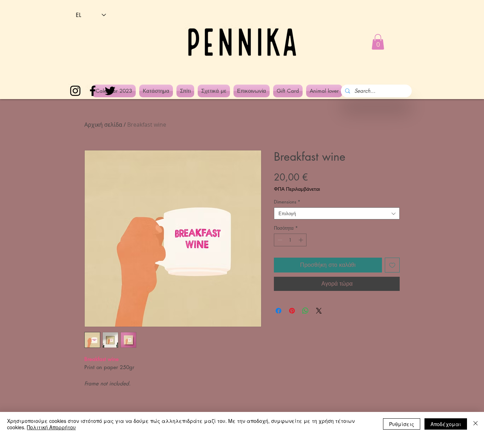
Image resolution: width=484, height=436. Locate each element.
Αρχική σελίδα (103, 124)
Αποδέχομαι (445, 424)
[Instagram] (75, 91)
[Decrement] (279, 240)
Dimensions (287, 202)
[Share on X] (319, 310)
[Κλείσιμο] (475, 424)
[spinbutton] (290, 240)
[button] (377, 42)
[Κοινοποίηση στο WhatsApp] (305, 310)
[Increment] (301, 240)
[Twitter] (110, 91)
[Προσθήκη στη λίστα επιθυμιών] (392, 265)
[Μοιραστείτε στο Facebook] (278, 310)
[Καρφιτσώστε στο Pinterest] (292, 310)
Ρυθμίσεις (401, 424)
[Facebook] (93, 91)
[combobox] (337, 213)
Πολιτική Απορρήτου (51, 427)
